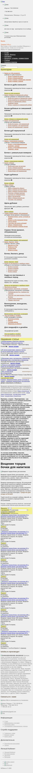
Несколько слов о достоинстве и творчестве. (15, 360)
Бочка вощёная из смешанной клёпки (20, 100)
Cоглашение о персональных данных (16, 726)
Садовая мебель (13, 322)
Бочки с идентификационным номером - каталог (17, 145)
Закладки (7, 755)
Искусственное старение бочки (18, 226)
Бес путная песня (6, 373)
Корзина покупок (10, 62)
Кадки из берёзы (13, 268)
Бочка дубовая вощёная (15, 78)
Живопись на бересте (14, 323)
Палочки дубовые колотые (16, 193)
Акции (6, 745)
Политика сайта (9, 724)
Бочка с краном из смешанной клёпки (20, 105)
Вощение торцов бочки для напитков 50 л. (14, 600)
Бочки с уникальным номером (13, 141)
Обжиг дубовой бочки (15, 225)
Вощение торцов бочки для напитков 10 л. (14, 516)
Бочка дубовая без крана (15, 76)
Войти (3, 49)
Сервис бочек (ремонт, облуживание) (16, 213)
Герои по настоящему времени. (10, 366)
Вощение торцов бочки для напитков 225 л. (14, 633)
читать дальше (14, 346)
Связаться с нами (9, 733)
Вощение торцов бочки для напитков (18, 381)
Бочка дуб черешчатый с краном (18, 127)
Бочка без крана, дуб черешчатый (18, 124)
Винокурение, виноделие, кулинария (16, 288)
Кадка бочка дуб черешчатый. (17, 171)
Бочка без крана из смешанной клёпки (20, 98)
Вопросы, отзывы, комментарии (16, 58)
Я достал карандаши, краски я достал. (12, 351)
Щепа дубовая (8, 185)
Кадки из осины (13, 266)
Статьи (7, 60)
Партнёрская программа (12, 743)
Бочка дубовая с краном (15, 81)
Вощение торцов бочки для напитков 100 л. (14, 616)
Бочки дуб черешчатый (11, 120)
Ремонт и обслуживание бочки (17, 220)
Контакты (7, 56)
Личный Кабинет (9, 752)
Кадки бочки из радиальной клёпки (19, 169)
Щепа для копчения (14, 196)
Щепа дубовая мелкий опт (16, 198)
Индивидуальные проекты (12, 335)
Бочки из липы (12, 250)
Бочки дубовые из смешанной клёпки (16, 95)
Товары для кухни (13, 300)
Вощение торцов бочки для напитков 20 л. (14, 550)
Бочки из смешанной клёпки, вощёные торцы (17, 102)
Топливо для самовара (15, 199)
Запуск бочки (12, 221)
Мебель (10, 320)
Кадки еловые (12, 271)
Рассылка (7, 757)
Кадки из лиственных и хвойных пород (16, 263)
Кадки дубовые (9, 163)
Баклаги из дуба (13, 245)
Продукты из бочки (10, 287)
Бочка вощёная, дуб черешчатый (18, 125)
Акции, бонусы (9, 54)
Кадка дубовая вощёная (15, 168)
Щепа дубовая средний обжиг (17, 190)
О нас (6, 53)
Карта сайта (8, 736)
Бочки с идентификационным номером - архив (17, 148)
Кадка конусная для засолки (17, 166)
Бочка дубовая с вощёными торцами (19, 79)
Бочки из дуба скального (12, 73)
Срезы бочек (12, 248)
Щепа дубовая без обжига (16, 188)
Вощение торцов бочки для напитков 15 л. (14, 533)
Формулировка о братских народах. (12, 343)
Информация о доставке (12, 723)
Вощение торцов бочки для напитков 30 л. (14, 566)
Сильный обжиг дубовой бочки (13, 396)
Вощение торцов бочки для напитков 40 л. (14, 583)
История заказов (9, 754)
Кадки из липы (13, 270)
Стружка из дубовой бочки (16, 194)
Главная (3, 379)
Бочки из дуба (12, 247)
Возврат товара (9, 735)
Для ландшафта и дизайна (12, 315)
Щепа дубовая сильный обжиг (17, 191)
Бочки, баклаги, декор (11, 242)
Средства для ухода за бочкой (17, 223)
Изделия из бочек (13, 319)
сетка (16, 513)
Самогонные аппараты (15, 298)
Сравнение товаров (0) (8, 511)
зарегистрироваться (14, 49)
